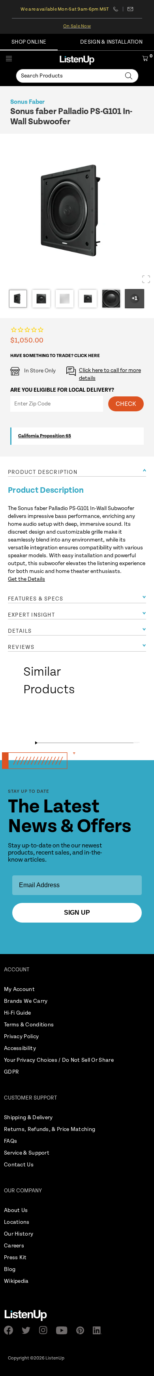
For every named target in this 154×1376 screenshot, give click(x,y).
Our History (18, 1234)
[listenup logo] (77, 60)
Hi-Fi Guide (17, 1013)
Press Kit (15, 1257)
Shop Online (28, 42)
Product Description (42, 472)
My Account (19, 989)
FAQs (10, 1141)
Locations (17, 1222)
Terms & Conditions (29, 1025)
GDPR (11, 1072)
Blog (9, 1269)
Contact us (130, 9)
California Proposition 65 (44, 435)
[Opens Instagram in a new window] (45, 1330)
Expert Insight (31, 615)
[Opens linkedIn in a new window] (100, 1330)
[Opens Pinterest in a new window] (82, 1330)
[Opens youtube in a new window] (64, 1330)
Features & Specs (35, 599)
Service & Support (26, 1153)
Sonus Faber (27, 102)
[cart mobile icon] (145, 60)
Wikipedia (16, 1281)
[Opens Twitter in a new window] (28, 1330)
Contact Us (19, 1165)
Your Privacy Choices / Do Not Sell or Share (59, 1060)
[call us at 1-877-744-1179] (118, 9)
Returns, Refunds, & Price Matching (49, 1129)
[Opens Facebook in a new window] (11, 1330)
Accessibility (20, 1048)
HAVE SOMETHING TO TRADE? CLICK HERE (55, 355)
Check (126, 404)
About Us (16, 1210)
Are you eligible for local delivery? (62, 390)
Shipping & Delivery (28, 1117)
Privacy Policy (21, 1036)
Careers (14, 1246)
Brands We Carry (26, 1001)
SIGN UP (77, 912)
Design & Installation (111, 42)
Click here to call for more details (110, 374)
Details (20, 631)
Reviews (21, 647)
